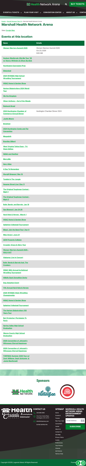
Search (66, 4)
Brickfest (6, 124)
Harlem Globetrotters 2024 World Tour (16, 90)
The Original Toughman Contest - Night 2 (16, 198)
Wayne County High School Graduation (14, 335)
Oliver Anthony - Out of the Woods (17, 101)
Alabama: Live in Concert (13, 258)
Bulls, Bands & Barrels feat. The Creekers (15, 264)
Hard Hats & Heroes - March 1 (15, 215)
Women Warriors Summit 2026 (15, 48)
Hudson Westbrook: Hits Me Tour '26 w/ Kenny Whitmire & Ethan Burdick (17, 60)
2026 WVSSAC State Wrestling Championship (15, 294)
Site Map (58, 434)
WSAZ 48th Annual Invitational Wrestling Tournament (15, 271)
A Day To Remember (11, 169)
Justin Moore (8, 119)
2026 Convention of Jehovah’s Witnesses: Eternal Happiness (15, 342)
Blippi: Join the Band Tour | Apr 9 (16, 230)
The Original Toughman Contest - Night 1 (16, 191)
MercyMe (7, 159)
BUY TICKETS (77, 4)
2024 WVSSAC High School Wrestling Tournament (14, 77)
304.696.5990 (40, 413)
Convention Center (52, 12)
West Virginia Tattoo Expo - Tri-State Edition (15, 148)
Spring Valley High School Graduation (13, 327)
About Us (70, 12)
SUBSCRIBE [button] (75, 427)
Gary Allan (7, 164)
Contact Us (58, 432)
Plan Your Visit (31, 12)
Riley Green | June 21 (11, 235)
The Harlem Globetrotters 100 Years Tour (15, 312)
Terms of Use (59, 454)
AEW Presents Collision (12, 240)
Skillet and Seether (10, 154)
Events (4, 21)
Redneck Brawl (9, 106)
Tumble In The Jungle (12, 179)
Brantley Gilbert (9, 141)
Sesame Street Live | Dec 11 (14, 184)
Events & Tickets (11, 12)
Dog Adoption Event (11, 283)
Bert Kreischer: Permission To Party (15, 319)
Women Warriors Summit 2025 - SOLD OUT (16, 251)
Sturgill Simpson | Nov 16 (14, 21)
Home (57, 413)
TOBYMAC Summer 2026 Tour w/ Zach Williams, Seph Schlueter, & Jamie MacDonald (16, 358)
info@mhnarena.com (42, 421)
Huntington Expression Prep (14, 66)
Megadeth (7, 136)
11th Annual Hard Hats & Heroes (16, 288)
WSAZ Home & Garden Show (14, 83)
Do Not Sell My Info (42, 424)
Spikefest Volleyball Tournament (16, 225)
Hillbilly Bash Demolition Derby (15, 278)
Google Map (10, 30)
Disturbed (7, 71)
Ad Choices (58, 451)
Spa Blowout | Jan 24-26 (12, 210)
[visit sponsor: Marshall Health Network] (22, 392)
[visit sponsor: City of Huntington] (47, 392)
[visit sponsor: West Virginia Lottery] (67, 392)
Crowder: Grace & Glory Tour (14, 245)
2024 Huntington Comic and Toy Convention (15, 130)
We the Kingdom (9, 96)
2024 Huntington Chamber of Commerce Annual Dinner (14, 113)
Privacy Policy (59, 437)
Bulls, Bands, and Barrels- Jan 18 (16, 205)
